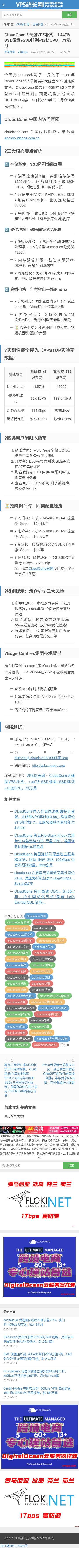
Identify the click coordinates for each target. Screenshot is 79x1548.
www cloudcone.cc (45, 1045)
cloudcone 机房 (16, 971)
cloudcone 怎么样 (42, 959)
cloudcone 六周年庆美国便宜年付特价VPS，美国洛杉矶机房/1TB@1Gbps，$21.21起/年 (44, 878)
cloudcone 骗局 (16, 989)
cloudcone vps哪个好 (20, 940)
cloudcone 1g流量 (18, 922)
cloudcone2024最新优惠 (54, 996)
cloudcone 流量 (16, 977)
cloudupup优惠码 (17, 1045)
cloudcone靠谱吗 (41, 1032)
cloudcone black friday (48, 922)
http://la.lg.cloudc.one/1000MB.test (41, 757)
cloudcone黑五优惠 (19, 1039)
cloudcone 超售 (41, 983)
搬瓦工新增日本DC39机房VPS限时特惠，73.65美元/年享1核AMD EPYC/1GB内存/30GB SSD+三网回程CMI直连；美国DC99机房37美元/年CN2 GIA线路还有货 (20, 1080)
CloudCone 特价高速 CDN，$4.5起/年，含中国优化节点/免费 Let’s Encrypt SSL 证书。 (44, 897)
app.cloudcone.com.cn (22, 138)
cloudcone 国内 (16, 959)
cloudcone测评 (40, 1020)
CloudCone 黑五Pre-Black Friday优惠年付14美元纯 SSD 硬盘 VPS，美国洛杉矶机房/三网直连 (44, 841)
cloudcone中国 (16, 1002)
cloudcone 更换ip (42, 965)
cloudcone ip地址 (17, 928)
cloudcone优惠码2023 (53, 1008)
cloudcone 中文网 (18, 946)
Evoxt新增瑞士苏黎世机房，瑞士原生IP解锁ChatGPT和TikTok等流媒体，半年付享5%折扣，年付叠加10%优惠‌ (58, 1073)
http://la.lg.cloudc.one (48, 765)
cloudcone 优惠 (44, 946)
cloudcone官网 (16, 1020)
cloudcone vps (47, 934)
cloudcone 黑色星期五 (20, 996)
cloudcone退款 (16, 1032)
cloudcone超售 (40, 1026)
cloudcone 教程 (16, 965)
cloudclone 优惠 (36, 916)
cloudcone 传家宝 (18, 953)
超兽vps (23, 52)
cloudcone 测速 (41, 977)
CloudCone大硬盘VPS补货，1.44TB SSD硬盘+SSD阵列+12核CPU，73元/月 (37, 40)
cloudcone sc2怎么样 (20, 934)
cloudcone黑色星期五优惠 (52, 1039)
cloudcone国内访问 (48, 1014)
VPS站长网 (39, 4)
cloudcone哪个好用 (19, 1014)
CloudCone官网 (41, 568)
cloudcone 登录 (16, 983)
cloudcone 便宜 (44, 953)
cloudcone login (43, 928)
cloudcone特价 (16, 1026)
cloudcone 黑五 (41, 989)
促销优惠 (38, 24)
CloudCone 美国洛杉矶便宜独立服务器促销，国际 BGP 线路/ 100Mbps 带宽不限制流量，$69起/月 (44, 859)
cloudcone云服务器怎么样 (46, 1002)
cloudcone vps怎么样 (51, 940)
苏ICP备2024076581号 (41, 1538)
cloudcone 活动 (41, 971)
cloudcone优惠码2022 (20, 1008)
